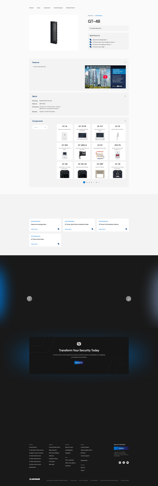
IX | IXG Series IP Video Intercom (36, 450)
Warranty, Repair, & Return (86, 450)
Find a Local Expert (69, 460)
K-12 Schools (52, 461)
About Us (83, 467)
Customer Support (85, 455)
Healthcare (51, 455)
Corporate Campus (53, 458)
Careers (82, 470)
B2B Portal (83, 452)
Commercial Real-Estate (54, 447)
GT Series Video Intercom (35, 455)
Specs (38, 7)
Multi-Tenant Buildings (54, 452)
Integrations (68, 452)
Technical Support (58, 7)
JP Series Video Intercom (35, 461)
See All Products (33, 447)
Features (31, 7)
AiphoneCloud (32, 467)
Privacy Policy (73, 480)
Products (90, 15)
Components (47, 7)
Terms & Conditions (83, 480)
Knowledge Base (69, 450)
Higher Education (53, 450)
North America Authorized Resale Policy (109, 480)
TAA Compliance (94, 480)
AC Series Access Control (35, 464)
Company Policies (125, 480)
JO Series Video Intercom (35, 458)
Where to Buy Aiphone (70, 462)
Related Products (70, 7)
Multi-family (51, 464)
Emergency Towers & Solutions (36, 452)
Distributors (68, 465)
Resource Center (69, 447)
